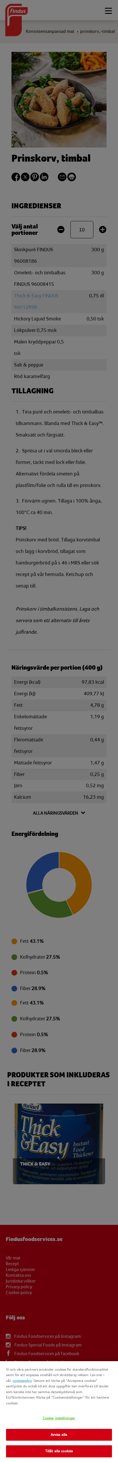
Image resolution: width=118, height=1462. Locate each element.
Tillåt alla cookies (59, 1451)
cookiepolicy (22, 1381)
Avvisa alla (59, 1435)
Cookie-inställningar (59, 1418)
